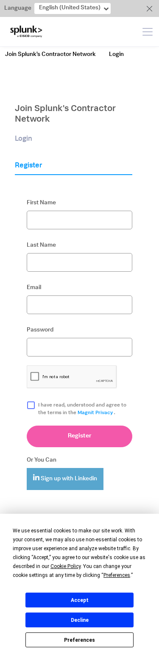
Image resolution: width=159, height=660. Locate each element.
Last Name (41, 245)
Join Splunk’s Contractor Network (50, 55)
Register (80, 436)
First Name (41, 203)
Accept (80, 600)
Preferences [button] (116, 575)
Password (40, 330)
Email (34, 288)
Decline (80, 620)
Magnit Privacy (96, 412)
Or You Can (41, 460)
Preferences (79, 640)
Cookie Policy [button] (65, 566)
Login (116, 55)
